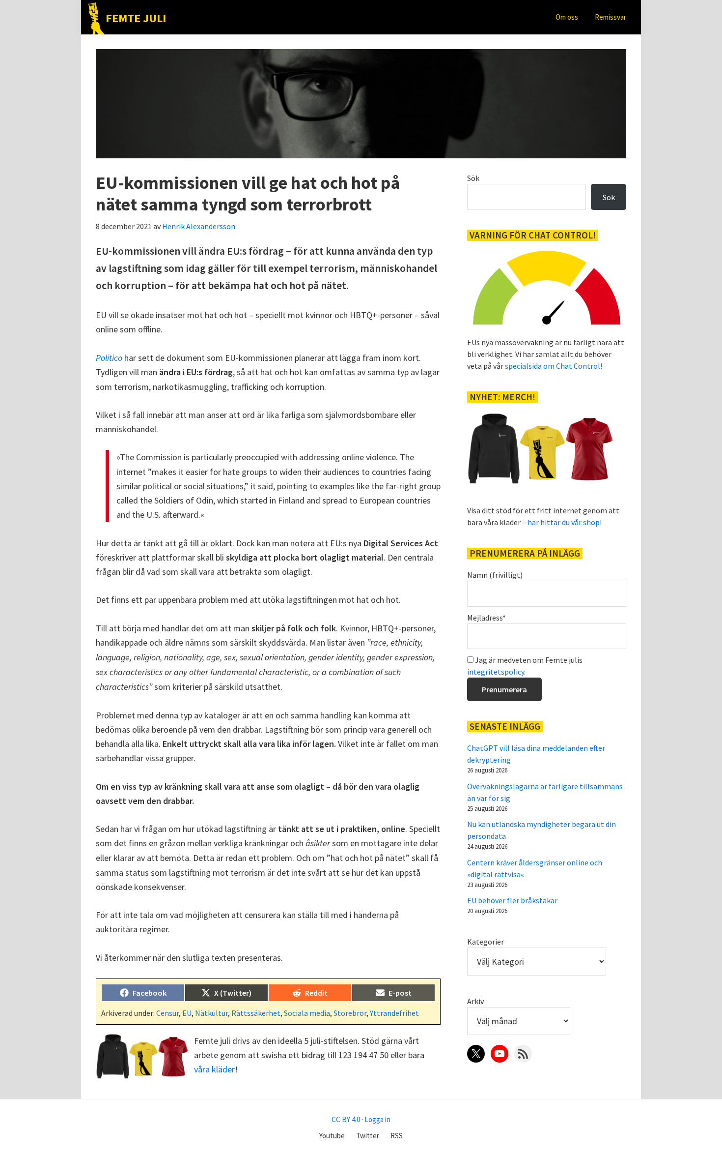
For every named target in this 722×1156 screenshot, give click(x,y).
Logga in (377, 1119)
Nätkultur (211, 1013)
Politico (109, 357)
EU (187, 1013)
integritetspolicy (495, 672)
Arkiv (475, 1001)
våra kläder (214, 1069)
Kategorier (485, 942)
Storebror (349, 1013)
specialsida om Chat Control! (553, 366)
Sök (473, 178)
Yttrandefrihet (394, 1013)
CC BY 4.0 (346, 1119)
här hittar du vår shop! (565, 522)
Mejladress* (486, 617)
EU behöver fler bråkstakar (512, 900)
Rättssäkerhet (255, 1013)
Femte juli (136, 18)
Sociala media (307, 1013)
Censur (167, 1013)
